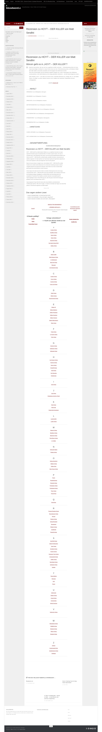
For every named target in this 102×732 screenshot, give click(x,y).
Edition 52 (54, 307)
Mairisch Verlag (53, 430)
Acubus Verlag (54, 230)
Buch (7, 711)
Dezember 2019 (10, 177)
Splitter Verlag (54, 559)
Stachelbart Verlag (53, 562)
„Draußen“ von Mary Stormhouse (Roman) (15, 47)
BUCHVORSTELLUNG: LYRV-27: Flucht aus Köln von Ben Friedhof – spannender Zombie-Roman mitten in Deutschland (14, 67)
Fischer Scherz (53, 551)
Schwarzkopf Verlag (53, 556)
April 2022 (8, 128)
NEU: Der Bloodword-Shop (49, 1)
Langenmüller (54, 418)
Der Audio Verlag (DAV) (54, 243)
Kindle (33, 218)
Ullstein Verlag (54, 595)
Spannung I (69, 715)
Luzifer (24, 711)
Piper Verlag (53, 491)
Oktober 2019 (9, 183)
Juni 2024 (8, 104)
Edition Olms (53, 466)
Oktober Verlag (54, 463)
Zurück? (33, 208)
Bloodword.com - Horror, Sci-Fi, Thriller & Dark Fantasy (41, 23)
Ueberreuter (53, 592)
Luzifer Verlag (54, 421)
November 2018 (10, 202)
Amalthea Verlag (53, 232)
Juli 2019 (8, 191)
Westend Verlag (53, 628)
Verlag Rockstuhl (53, 521)
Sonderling (7, 714)
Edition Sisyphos (53, 315)
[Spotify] (20, 23)
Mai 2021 (8, 153)
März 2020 (9, 172)
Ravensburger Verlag (53, 513)
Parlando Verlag (53, 483)
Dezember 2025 (10, 96)
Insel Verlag (53, 384)
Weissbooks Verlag (54, 623)
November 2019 (10, 180)
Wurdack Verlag (53, 634)
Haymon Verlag (53, 362)
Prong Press (53, 493)
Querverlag (53, 502)
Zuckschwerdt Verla (54, 648)
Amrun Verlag (53, 235)
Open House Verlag (54, 469)
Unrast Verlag (53, 598)
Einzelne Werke (69, 1)
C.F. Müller (53, 440)
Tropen (53, 584)
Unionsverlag (53, 600)
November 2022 (10, 115)
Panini (53, 477)
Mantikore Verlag (53, 433)
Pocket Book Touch (33, 224)
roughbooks (53, 529)
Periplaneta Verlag (54, 488)
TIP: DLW (81, 1)
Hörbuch (18, 711)
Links (76, 1)
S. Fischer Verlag (53, 334)
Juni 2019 (8, 194)
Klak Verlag (53, 404)
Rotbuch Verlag (53, 527)
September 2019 (10, 185)
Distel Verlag (53, 293)
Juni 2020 (8, 169)
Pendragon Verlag (53, 485)
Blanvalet (54, 265)
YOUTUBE (16, 31)
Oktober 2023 (9, 107)
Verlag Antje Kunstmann (54, 410)
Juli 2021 (8, 150)
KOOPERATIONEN (88, 1)
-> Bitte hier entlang (9, 33)
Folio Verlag (53, 337)
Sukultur (53, 567)
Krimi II (69, 712)
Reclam (53, 516)
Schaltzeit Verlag (53, 548)
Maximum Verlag (53, 435)
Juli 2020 (8, 166)
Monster (26, 711)
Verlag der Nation (53, 449)
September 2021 (10, 145)
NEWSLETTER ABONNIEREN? (55, 204)
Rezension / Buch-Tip (63, 23)
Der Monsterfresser (61, 1)
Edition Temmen (53, 317)
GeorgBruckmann (32, 35)
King (22, 711)
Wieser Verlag (54, 631)
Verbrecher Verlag (53, 612)
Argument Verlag (53, 240)
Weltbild (7, 40)
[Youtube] (18, 23)
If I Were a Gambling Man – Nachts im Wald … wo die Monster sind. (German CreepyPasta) (52, 697)
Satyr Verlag (53, 546)
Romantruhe (53, 524)
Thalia (7, 41)
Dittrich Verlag (54, 295)
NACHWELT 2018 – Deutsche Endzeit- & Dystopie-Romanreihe (28, 1)
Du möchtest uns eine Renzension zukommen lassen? (75, 208)
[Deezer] (22, 23)
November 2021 (10, 139)
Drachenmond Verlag (53, 298)
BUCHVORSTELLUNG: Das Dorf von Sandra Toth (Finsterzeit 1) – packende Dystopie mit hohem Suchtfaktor (13, 60)
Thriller (10, 714)
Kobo (7, 38)
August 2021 (9, 147)
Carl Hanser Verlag (54, 360)
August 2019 (9, 188)
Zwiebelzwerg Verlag (53, 650)
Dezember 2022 (10, 112)
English (12, 1)
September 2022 (10, 120)
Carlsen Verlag (54, 276)
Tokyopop (54, 578)
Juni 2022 (8, 123)
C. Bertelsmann (53, 259)
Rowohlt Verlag (53, 532)
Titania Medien (54, 576)
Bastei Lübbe (53, 254)
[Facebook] (16, 23)
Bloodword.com (29, 681)
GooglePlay (8, 36)
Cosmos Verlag (53, 281)
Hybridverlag (53, 375)
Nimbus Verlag (54, 452)
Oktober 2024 (9, 101)
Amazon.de (55, 83)
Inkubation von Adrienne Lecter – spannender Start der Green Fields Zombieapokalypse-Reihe (12, 53)
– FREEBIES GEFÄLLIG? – (55, 207)
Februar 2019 (9, 196)
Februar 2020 (9, 175)
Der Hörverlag (54, 373)
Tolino (33, 221)
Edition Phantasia (53, 312)
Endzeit (14, 711)
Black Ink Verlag (53, 262)
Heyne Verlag (53, 365)
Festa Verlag (53, 331)
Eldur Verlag (53, 323)
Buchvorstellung (10, 711)
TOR (54, 581)
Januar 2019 (9, 199)
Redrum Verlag (53, 519)
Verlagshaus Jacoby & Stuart (54, 396)
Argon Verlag (53, 237)
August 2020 (9, 164)
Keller (20, 711)
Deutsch (7, 1)
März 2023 (9, 109)
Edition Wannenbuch (53, 320)
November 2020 (10, 156)
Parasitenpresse (53, 480)
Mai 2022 (8, 126)
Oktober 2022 (9, 118)
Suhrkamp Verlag (53, 564)
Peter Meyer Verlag (54, 438)
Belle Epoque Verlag (53, 257)
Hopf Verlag (53, 370)
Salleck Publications (53, 543)
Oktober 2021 (9, 142)
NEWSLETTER (90, 39)
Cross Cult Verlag (53, 284)
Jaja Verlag (53, 393)
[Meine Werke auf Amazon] (14, 23)
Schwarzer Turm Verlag (54, 554)
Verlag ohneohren (53, 461)
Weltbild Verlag (53, 626)
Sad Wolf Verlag (53, 541)
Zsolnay (53, 645)
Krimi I (69, 709)
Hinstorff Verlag (53, 367)
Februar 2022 (9, 131)
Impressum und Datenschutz (90, 5)
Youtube (15, 714)
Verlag (12, 714)
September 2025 (10, 99)
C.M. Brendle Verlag (53, 267)
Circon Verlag (53, 279)
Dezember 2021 (10, 137)
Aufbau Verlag (54, 245)
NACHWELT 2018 (9, 31)
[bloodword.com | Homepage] (13, 7)
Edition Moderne (53, 309)
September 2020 (10, 161)
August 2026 (9, 93)
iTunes (7, 37)
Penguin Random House (53, 511)
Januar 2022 (9, 134)
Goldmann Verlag (53, 348)
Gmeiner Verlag (53, 345)
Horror (16, 711)
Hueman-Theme (22, 729)
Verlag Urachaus (53, 603)
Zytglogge (54, 653)
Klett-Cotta (53, 407)
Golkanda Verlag (53, 351)
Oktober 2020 (9, 158)
